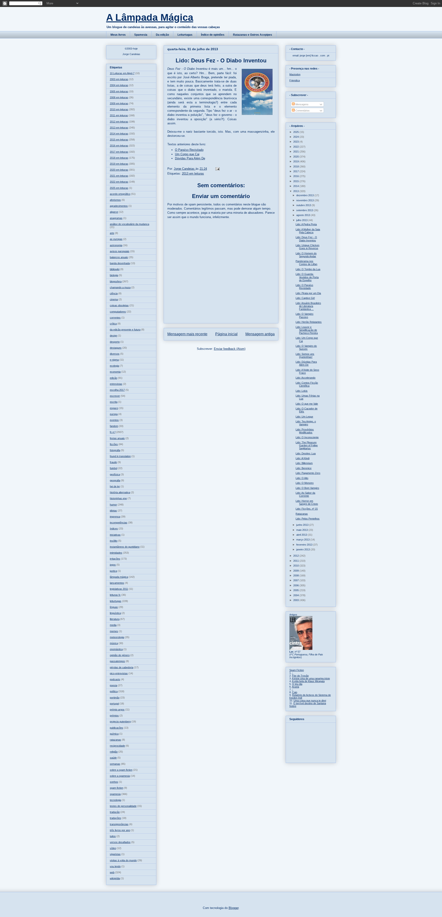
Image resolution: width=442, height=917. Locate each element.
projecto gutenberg (120, 721)
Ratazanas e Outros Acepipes (252, 34)
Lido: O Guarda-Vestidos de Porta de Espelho (307, 277)
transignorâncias (119, 824)
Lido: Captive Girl (305, 298)
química (114, 733)
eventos (114, 420)
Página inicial (226, 334)
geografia (115, 480)
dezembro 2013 (305, 195)
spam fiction (116, 787)
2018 (296, 166)
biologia (114, 275)
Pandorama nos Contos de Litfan (306, 263)
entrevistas (116, 384)
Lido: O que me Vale (307, 403)
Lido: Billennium (304, 463)
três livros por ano (120, 830)
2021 (296, 151)
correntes (115, 317)
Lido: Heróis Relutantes (309, 322)
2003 (296, 600)
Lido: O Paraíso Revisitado (304, 286)
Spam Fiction (296, 670)
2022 (296, 146)
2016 (296, 176)
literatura (114, 619)
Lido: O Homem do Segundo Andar (306, 255)
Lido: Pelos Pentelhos (308, 518)
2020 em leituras (119, 169)
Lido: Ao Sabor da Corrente (305, 494)
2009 (296, 570)
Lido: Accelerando (305, 377)
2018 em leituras (119, 157)
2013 (296, 191)
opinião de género (120, 655)
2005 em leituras (119, 91)
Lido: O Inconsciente (307, 437)
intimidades (116, 552)
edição (113, 378)
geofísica (115, 474)
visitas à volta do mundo (123, 860)
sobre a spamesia (120, 775)
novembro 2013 (305, 200)
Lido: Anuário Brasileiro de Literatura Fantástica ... (308, 306)
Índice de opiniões (212, 34)
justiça (113, 570)
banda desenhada (120, 263)
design (113, 335)
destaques (116, 347)
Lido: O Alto (302, 478)
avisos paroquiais (119, 251)
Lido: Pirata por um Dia (308, 293)
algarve (114, 211)
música (114, 643)
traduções (115, 818)
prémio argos (117, 709)
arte (112, 233)
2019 (296, 161)
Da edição (162, 34)
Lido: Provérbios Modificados (305, 431)
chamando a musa (120, 287)
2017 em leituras (119, 151)
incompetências (118, 522)
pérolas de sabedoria (121, 667)
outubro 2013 (304, 205)
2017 (296, 171)
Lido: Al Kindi (302, 458)
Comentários (302, 110)
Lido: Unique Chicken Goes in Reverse (307, 247)
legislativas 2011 (119, 588)
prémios (114, 715)
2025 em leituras (119, 188)
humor (113, 504)
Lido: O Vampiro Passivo (304, 315)
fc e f (112, 432)
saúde (113, 757)
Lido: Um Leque (304, 416)
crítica (113, 323)
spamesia (115, 794)
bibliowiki (114, 269)
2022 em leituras (119, 181)
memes (114, 631)
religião (114, 751)
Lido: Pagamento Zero (308, 473)
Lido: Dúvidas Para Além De (306, 363)
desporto (115, 341)
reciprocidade (117, 745)
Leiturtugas (184, 34)
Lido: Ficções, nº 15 (307, 508)
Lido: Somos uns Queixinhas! (305, 355)
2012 (296, 555)
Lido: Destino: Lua (306, 453)
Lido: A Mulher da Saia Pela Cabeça (308, 231)
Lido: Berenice (303, 468)
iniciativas (115, 534)
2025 (296, 132)
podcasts (115, 679)
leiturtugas (115, 601)
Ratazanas (302, 513)
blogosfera (116, 281)
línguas (114, 607)
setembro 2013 (305, 210)
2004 (296, 595)
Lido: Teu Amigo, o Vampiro (306, 423)
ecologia (114, 365)
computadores (118, 311)
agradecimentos (119, 205)
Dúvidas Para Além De (190, 158)
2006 (296, 585)
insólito (113, 540)
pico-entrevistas (119, 673)
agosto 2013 (303, 215)
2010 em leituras (119, 109)
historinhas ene (118, 498)
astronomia (116, 245)
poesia (113, 685)
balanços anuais (119, 257)
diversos (114, 353)
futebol (113, 468)
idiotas (113, 510)
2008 (296, 575)
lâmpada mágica (119, 576)
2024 (296, 136)
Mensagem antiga (260, 334)
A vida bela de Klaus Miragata (308, 681)
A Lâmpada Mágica (149, 17)
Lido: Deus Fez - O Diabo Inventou (306, 239)
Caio (294, 692)
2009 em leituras (119, 103)
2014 (296, 186)
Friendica (294, 80)
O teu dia (297, 684)
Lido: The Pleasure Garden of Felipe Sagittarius (307, 445)
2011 (296, 560)
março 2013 (303, 539)
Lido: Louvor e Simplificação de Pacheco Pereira (307, 330)
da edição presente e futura (125, 329)
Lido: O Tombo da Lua (308, 269)
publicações (116, 727)
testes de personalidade (123, 806)
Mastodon (294, 74)
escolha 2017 (117, 389)
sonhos (114, 781)
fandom (114, 426)
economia (115, 371)
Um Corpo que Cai (187, 154)
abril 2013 (302, 534)
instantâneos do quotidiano (125, 546)
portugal (114, 703)
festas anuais (117, 438)
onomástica (116, 649)
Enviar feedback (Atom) (229, 348)
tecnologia (115, 800)
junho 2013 (302, 524)
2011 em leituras (119, 115)
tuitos (113, 836)
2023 (296, 141)
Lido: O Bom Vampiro (307, 488)
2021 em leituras (119, 175)
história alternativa (120, 492)
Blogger (233, 908)
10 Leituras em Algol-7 (122, 73)
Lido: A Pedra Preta (306, 224)
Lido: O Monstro (305, 483)
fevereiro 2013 (304, 544)
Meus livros (118, 34)
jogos (113, 564)
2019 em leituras (119, 163)
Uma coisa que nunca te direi (310, 700)
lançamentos (117, 582)
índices (114, 528)
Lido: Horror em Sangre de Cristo (307, 502)
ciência (114, 293)
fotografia (115, 450)
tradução (115, 812)
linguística (115, 613)
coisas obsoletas (119, 305)
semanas (115, 763)
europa (114, 414)
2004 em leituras (119, 85)
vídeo (113, 848)
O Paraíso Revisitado (189, 150)
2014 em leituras (119, 133)
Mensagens (301, 104)
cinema (114, 299)
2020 (296, 156)
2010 (296, 565)
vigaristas (115, 854)
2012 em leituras (119, 121)
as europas (116, 239)
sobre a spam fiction (121, 769)
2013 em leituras (193, 173)
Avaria (295, 686)
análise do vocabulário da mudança (129, 224)
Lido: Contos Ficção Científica (307, 384)
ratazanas (115, 739)
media (113, 625)
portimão (114, 697)
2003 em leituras (119, 79)
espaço (114, 408)
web (112, 872)
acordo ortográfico (120, 194)
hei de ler (115, 486)
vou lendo (115, 866)
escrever (115, 395)
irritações (115, 558)
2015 (296, 181)
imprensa (115, 516)
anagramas (116, 218)
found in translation (120, 456)
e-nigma (114, 359)
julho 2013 (302, 220)
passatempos (117, 661)
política (114, 691)
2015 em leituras (119, 139)
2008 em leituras (119, 97)
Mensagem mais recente (187, 334)
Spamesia (140, 34)
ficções (114, 444)
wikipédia (115, 878)
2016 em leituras (119, 145)
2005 (296, 590)
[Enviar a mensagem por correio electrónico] (217, 168)
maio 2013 (302, 530)
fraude (113, 462)
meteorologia (117, 637)
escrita (113, 401)
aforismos (115, 200)
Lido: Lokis (302, 390)
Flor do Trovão (300, 675)
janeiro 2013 (303, 549)
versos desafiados (120, 842)
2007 (296, 580)
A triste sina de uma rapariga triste (311, 678)
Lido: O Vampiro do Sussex (306, 347)
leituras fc (115, 594)
